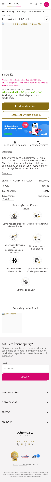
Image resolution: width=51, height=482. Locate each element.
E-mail (4, 363)
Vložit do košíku (27, 106)
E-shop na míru (20, 464)
